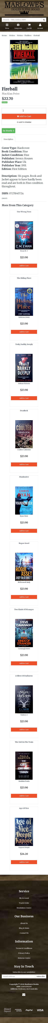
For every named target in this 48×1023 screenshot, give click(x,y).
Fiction (12, 35)
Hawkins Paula (24, 781)
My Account (24, 898)
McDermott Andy (24, 582)
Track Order (24, 903)
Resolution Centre (24, 908)
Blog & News (24, 928)
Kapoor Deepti (24, 847)
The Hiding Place (24, 278)
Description (8, 139)
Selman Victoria (24, 383)
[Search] (44, 20)
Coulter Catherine (24, 450)
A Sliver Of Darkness (24, 676)
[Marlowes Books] (24, 8)
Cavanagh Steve (24, 648)
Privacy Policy (24, 953)
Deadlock (24, 411)
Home (4, 35)
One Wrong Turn (24, 212)
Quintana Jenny (24, 317)
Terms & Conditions (24, 948)
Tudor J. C (24, 715)
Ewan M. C (24, 251)
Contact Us (24, 933)
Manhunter (24, 477)
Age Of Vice (24, 808)
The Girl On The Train (24, 742)
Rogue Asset (24, 543)
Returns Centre (24, 958)
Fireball (36, 35)
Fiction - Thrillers (24, 35)
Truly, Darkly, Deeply (24, 344)
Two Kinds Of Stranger (24, 609)
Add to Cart (25, 116)
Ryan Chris (24, 516)
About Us (24, 923)
